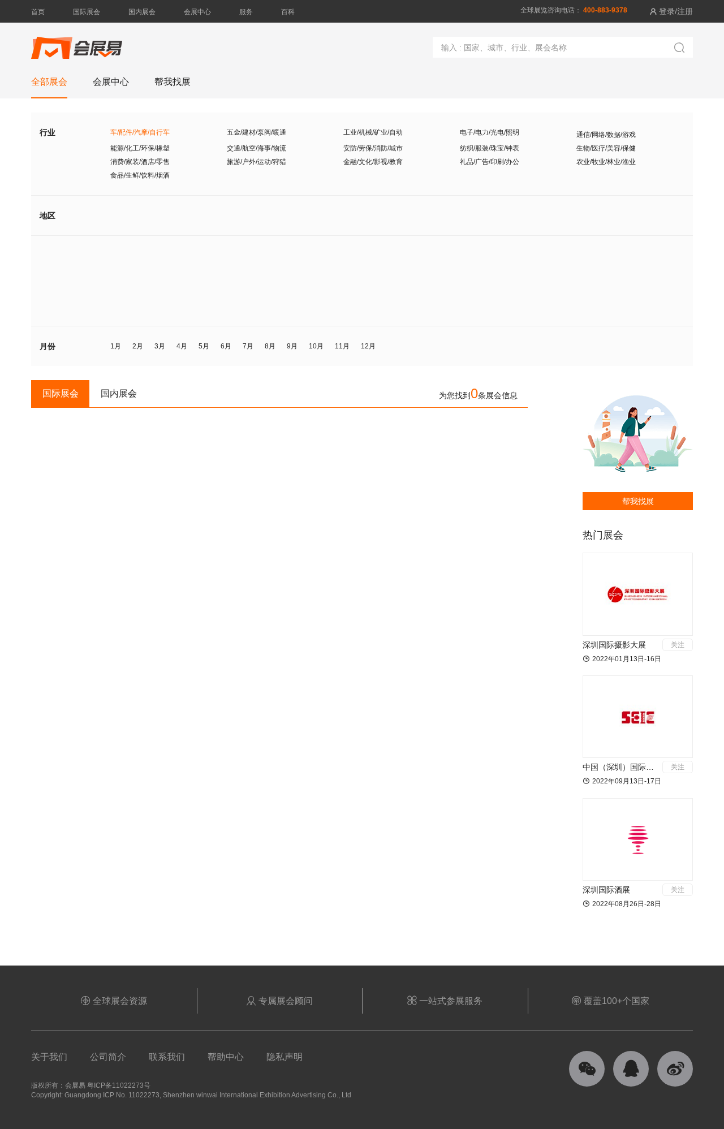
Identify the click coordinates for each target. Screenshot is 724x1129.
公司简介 (108, 1057)
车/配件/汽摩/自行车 (140, 132)
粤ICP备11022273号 (118, 1085)
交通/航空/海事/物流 (256, 148)
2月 (137, 346)
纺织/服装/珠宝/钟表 (489, 148)
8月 (270, 346)
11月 (342, 346)
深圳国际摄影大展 (614, 644)
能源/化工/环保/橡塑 (140, 148)
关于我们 (49, 1057)
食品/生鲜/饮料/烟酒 (140, 175)
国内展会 (142, 12)
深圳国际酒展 (606, 889)
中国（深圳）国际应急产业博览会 (642, 767)
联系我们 (167, 1057)
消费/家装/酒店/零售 (140, 162)
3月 (159, 346)
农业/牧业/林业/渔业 (606, 162)
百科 (288, 12)
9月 (292, 346)
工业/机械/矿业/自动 (373, 132)
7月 (248, 346)
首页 (38, 12)
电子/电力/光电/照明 (489, 132)
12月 (368, 346)
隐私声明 (284, 1057)
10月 (316, 346)
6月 (226, 346)
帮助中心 (226, 1057)
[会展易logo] (76, 42)
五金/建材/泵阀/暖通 (256, 132)
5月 (204, 346)
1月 (115, 346)
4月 (181, 346)
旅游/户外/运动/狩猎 (256, 162)
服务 (246, 12)
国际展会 (86, 12)
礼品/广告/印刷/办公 (489, 162)
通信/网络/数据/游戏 (606, 135)
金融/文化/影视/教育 (373, 162)
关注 (677, 645)
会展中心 (197, 12)
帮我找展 (638, 501)
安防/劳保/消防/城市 (373, 148)
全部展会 (49, 82)
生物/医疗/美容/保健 (606, 148)
